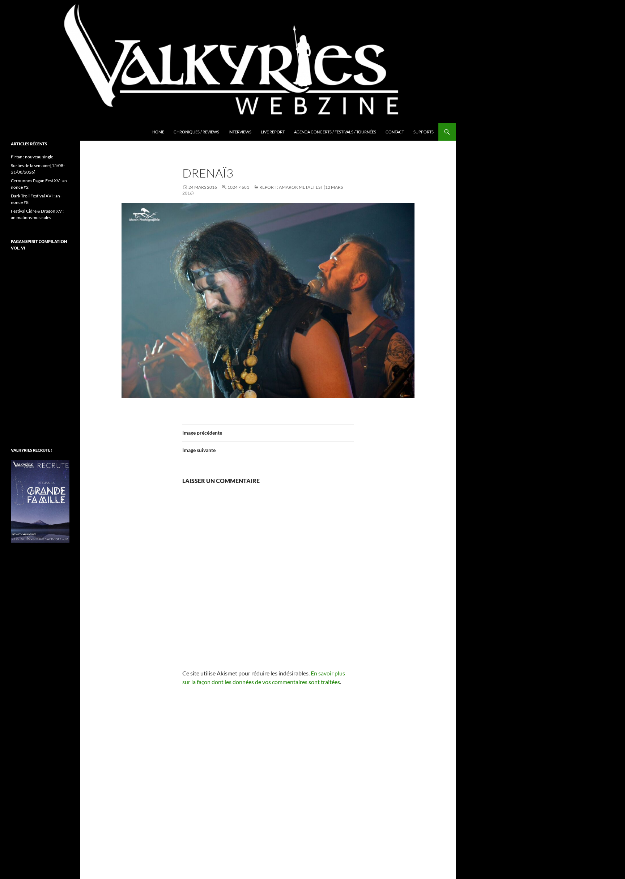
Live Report (273, 131)
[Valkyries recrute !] (40, 500)
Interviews (240, 131)
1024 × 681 (238, 187)
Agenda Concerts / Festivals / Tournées (335, 131)
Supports (423, 131)
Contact (395, 131)
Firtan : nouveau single (32, 156)
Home (158, 131)
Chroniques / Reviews (196, 131)
